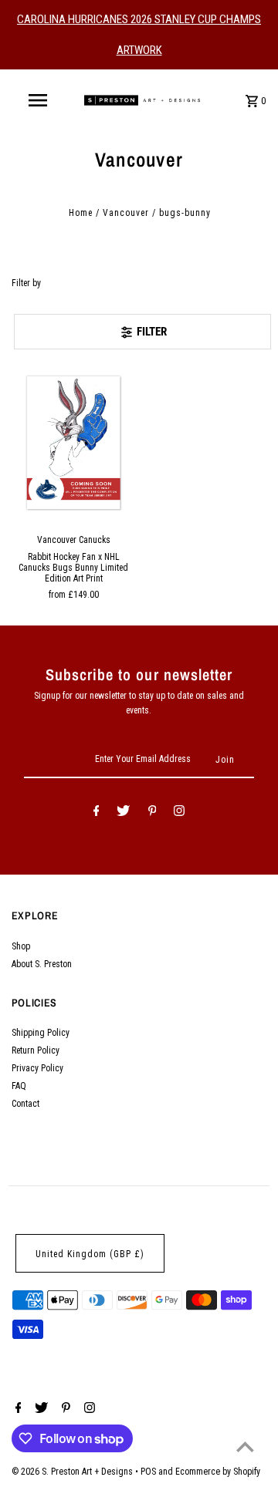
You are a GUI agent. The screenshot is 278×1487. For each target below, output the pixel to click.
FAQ (19, 1086)
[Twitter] (123, 813)
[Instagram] (179, 813)
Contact (25, 1103)
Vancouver (126, 212)
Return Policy (35, 1050)
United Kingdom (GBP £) (90, 1254)
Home (81, 212)
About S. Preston (42, 964)
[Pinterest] (152, 813)
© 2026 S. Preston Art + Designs (73, 1471)
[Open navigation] (37, 100)
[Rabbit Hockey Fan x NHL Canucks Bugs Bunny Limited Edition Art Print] (74, 443)
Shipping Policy (41, 1032)
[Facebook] (96, 813)
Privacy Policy (37, 1068)
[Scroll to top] (245, 1446)
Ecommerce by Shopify (217, 1471)
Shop (21, 946)
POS (148, 1471)
